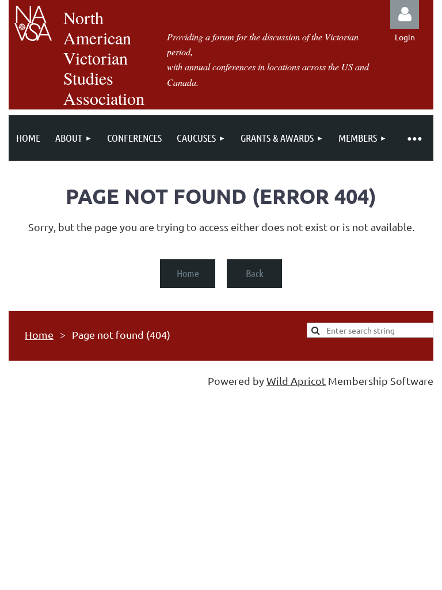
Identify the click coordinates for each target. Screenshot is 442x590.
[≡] (413, 138)
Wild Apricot (296, 381)
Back (255, 273)
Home (188, 273)
